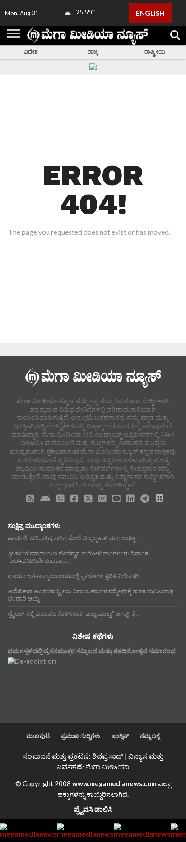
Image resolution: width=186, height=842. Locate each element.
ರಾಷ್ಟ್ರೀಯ (154, 51)
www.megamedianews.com (114, 783)
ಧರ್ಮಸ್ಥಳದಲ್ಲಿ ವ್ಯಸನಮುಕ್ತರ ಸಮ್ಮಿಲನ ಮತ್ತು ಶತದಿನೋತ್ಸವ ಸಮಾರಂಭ (92, 651)
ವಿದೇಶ (31, 51)
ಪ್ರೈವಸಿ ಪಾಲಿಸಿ (93, 809)
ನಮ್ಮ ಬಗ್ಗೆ (150, 735)
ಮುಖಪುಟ (38, 735)
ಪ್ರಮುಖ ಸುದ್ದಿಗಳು (80, 735)
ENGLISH (150, 13)
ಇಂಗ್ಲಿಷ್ (120, 735)
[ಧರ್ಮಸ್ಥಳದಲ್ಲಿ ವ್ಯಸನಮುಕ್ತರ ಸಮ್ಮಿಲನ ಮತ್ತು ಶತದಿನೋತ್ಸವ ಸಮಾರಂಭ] (32, 681)
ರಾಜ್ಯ (93, 51)
